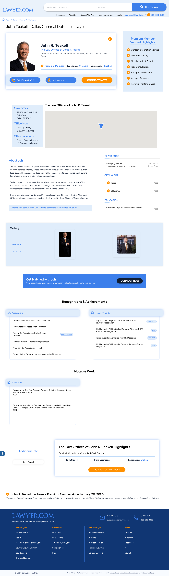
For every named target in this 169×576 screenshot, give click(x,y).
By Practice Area (96, 543)
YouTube (129, 553)
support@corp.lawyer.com (118, 520)
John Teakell (28, 462)
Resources (60, 15)
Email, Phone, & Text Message (130, 573)
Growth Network (23, 558)
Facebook (129, 543)
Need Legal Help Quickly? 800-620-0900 (144, 15)
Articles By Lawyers (61, 543)
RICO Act (90, 53)
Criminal (45, 53)
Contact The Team (87, 15)
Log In (119, 15)
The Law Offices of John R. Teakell (60, 49)
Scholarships (57, 548)
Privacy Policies (148, 573)
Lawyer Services (23, 532)
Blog (54, 553)
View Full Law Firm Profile (107, 469)
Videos (16, 251)
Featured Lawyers (96, 548)
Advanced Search (96, 532)
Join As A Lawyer (106, 15)
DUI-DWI (80, 53)
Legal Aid (56, 532)
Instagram (129, 538)
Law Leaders (21, 553)
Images (16, 244)
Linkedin (128, 532)
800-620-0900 (147, 520)
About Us (72, 15)
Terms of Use (114, 573)
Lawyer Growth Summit (26, 548)
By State (92, 538)
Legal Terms (57, 538)
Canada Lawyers (96, 553)
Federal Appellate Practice (62, 53)
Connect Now (97, 80)
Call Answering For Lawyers (28, 543)
